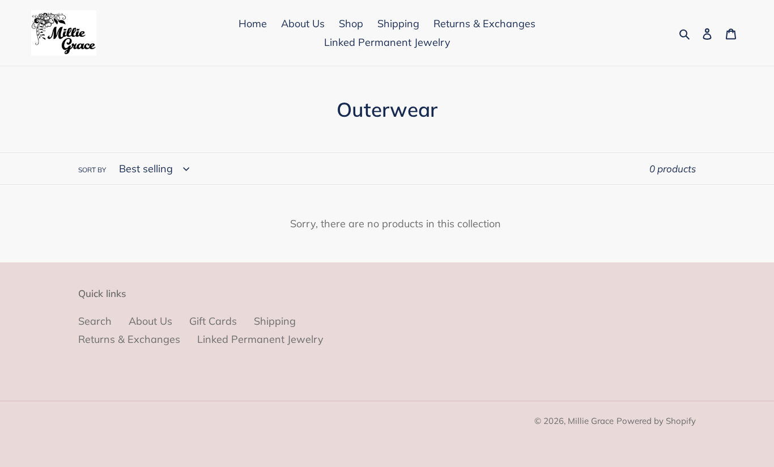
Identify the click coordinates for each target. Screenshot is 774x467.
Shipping (275, 321)
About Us (150, 321)
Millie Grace (591, 420)
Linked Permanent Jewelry (260, 339)
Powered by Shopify (656, 420)
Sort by (92, 169)
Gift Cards (213, 321)
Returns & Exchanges (129, 339)
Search (95, 321)
